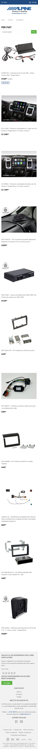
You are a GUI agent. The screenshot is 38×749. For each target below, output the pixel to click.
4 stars (11, 672)
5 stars (14, 672)
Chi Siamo (19, 694)
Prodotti (19, 697)
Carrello (34, 2)
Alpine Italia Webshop (20, 735)
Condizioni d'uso (7, 730)
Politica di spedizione (11, 732)
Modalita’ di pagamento (25, 732)
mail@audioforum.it (25, 714)
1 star (3, 672)
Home (3, 20)
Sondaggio (6, 683)
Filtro (33, 32)
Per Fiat (10, 20)
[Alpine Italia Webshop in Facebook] (16, 722)
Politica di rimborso (28, 730)
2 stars (5, 672)
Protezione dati (18, 730)
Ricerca (19, 692)
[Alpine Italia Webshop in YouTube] (21, 722)
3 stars (8, 672)
